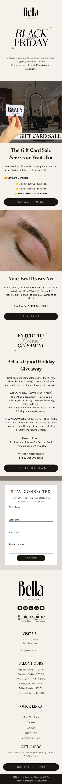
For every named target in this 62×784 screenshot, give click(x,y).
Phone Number (16, 544)
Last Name (14, 519)
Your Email (14, 532)
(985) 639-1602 (31, 650)
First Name (14, 507)
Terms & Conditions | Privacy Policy (30, 780)
